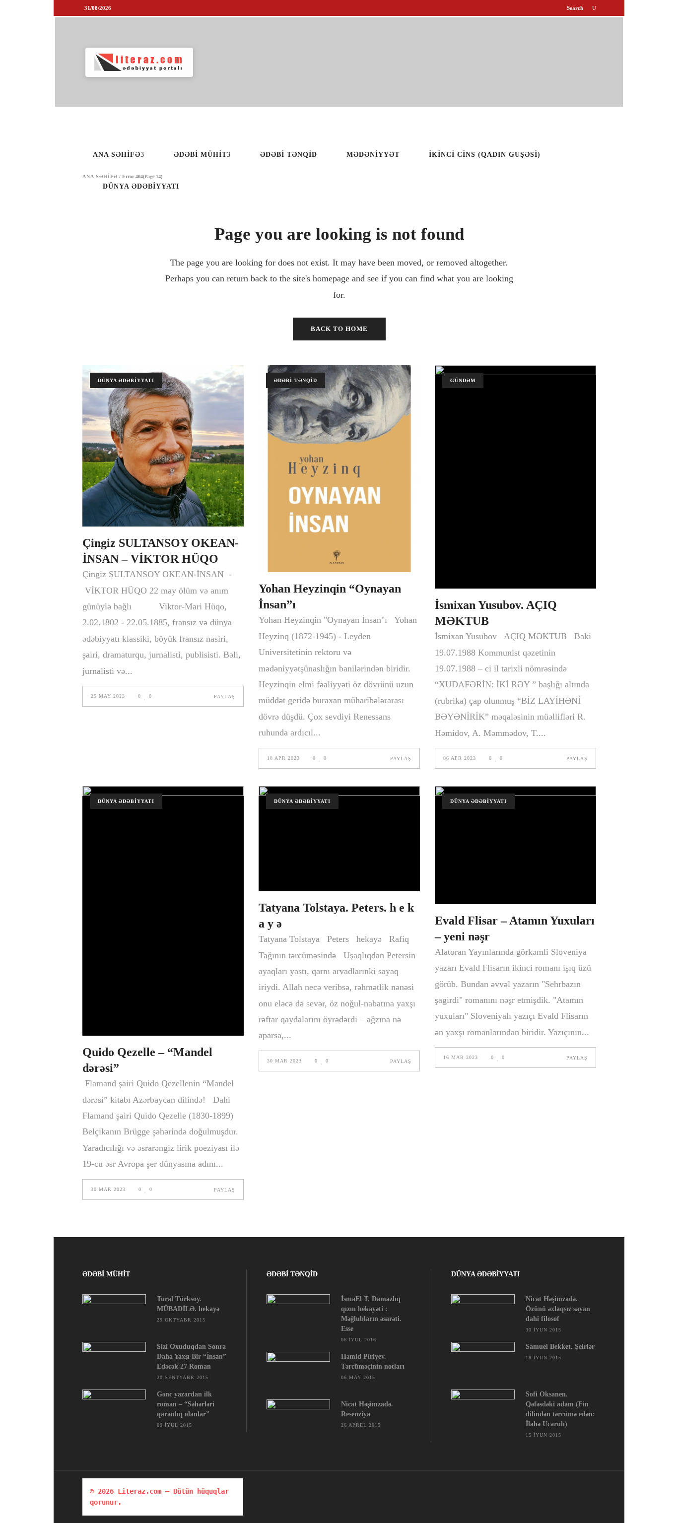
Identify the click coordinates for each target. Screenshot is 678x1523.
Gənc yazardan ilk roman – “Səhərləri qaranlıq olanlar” (185, 1404)
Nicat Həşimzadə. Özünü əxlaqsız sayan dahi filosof (558, 1309)
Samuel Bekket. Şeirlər (560, 1346)
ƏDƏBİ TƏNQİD (295, 380)
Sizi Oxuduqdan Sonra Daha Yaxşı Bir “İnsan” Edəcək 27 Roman (191, 1356)
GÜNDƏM (462, 380)
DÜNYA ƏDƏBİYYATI (126, 380)
